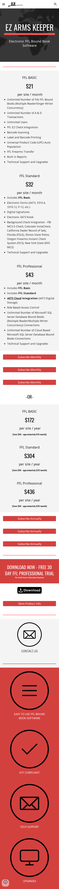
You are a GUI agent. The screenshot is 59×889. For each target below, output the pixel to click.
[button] (3, 4)
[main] (29, 28)
